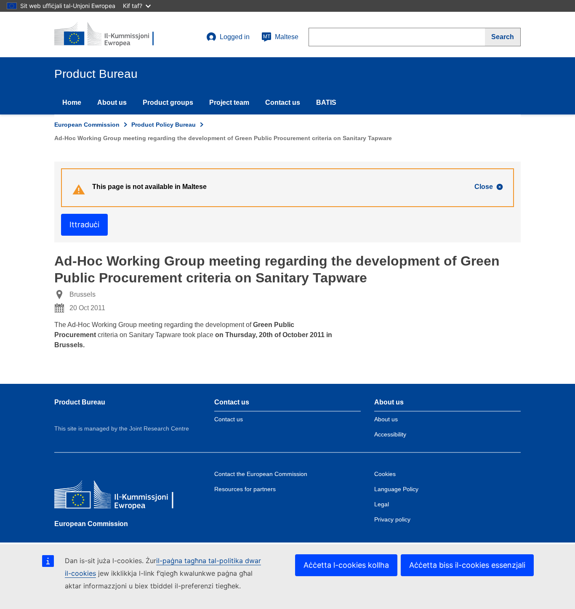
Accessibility (390, 434)
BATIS (326, 102)
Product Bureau (79, 402)
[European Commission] (115, 496)
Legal (381, 504)
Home (71, 102)
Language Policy (396, 489)
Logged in (235, 36)
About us (112, 102)
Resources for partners (245, 489)
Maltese (280, 36)
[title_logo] (105, 34)
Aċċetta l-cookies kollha (346, 565)
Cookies (385, 474)
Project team (229, 102)
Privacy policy (392, 519)
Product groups (168, 102)
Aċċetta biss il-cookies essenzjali (467, 565)
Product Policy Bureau (163, 124)
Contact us (282, 102)
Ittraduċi (84, 224)
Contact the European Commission (260, 474)
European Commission (87, 124)
